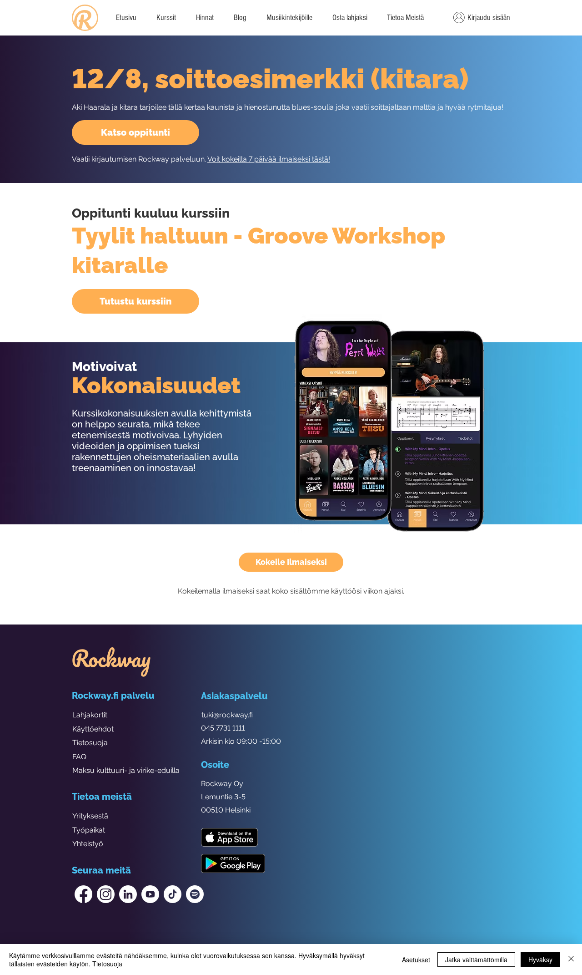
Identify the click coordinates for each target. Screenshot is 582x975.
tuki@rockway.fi (227, 715)
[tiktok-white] (172, 894)
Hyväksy (540, 959)
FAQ (79, 756)
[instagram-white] (106, 894)
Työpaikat (88, 830)
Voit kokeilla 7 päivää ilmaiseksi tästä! (268, 159)
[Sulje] (571, 959)
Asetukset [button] (416, 959)
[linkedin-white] (128, 894)
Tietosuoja (90, 742)
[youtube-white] (150, 894)
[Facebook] (83, 894)
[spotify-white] (195, 894)
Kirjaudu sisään (488, 17)
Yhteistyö (87, 843)
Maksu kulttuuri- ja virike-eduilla (126, 770)
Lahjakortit (89, 715)
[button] (405, 17)
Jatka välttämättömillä (476, 959)
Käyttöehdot (93, 729)
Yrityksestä (90, 816)
